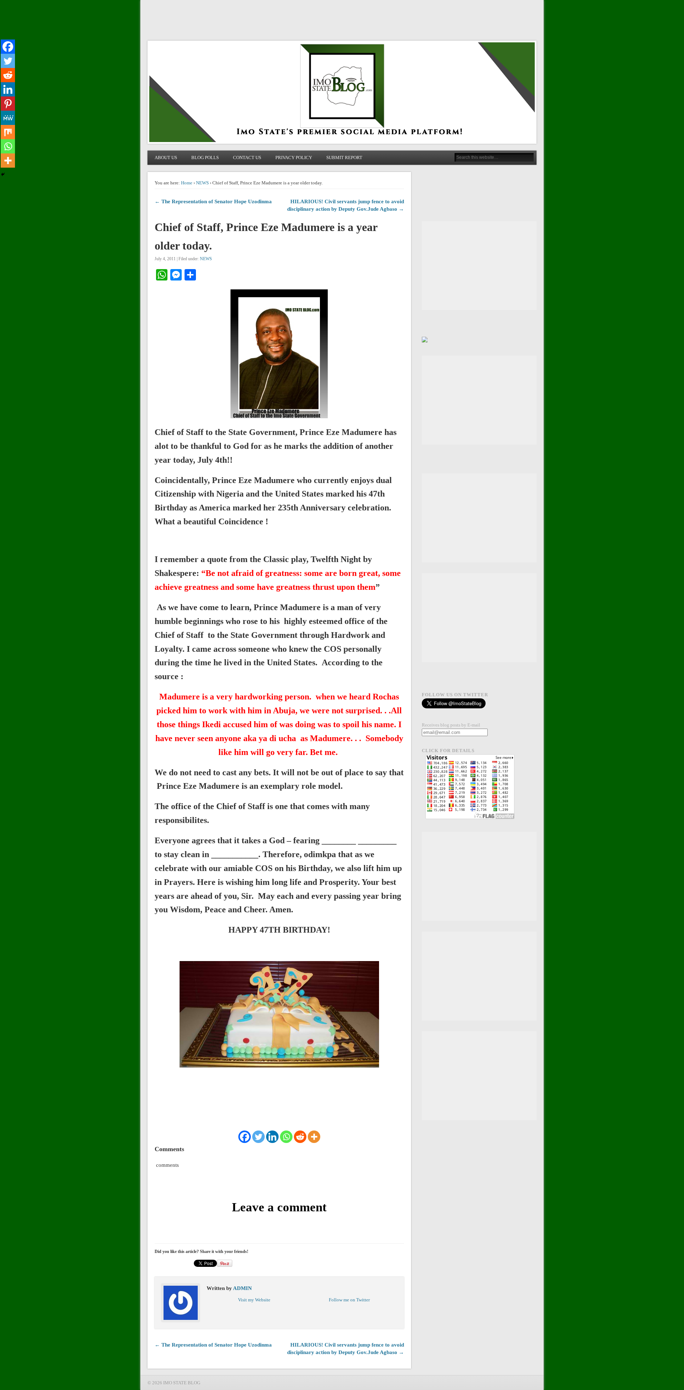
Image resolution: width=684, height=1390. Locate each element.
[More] (314, 1137)
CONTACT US (247, 157)
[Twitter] (258, 1137)
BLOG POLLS (205, 157)
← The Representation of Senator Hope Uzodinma (213, 201)
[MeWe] (8, 118)
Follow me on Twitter (349, 1299)
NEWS (202, 182)
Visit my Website (254, 1299)
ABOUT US (166, 157)
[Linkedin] (272, 1137)
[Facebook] (244, 1137)
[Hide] (3, 174)
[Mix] (8, 132)
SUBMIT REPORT (344, 157)
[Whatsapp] (286, 1137)
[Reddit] (300, 1137)
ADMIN (242, 1288)
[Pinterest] (8, 103)
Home (186, 182)
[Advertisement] (479, 265)
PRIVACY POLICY (293, 157)
